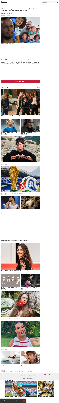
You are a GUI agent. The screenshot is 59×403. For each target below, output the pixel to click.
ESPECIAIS (39, 5)
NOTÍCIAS (2, 5)
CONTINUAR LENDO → (21, 81)
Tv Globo (31, 371)
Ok (24, 400)
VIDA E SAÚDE (13, 5)
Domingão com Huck (12, 371)
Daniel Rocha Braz (5, 371)
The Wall (27, 371)
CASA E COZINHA (24, 5)
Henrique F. (13, 15)
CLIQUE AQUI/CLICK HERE (31, 375)
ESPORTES (18, 5)
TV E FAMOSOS (7, 5)
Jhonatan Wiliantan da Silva (21, 371)
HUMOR (35, 5)
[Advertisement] (20, 52)
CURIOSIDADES (30, 5)
